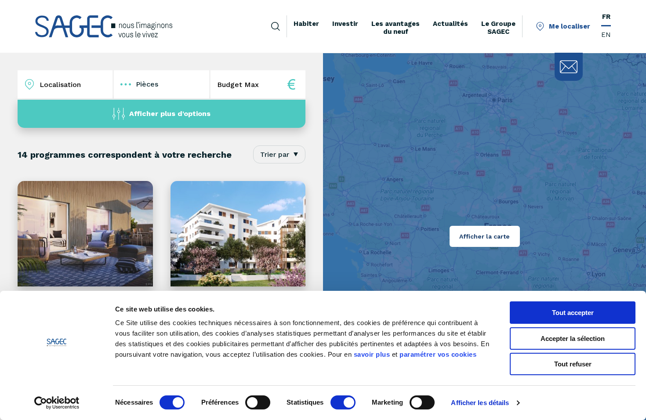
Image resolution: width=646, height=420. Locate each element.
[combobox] (279, 154)
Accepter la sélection (573, 338)
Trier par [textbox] (274, 154)
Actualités (450, 24)
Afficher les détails (480, 402)
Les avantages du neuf (395, 28)
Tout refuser (573, 364)
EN (606, 35)
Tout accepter (573, 312)
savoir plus (372, 354)
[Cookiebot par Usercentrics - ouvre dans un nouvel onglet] (56, 402)
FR (606, 17)
